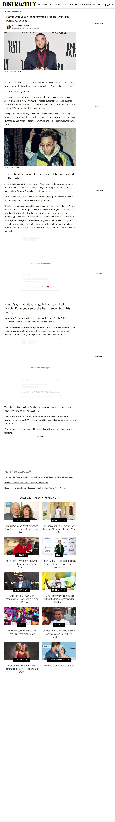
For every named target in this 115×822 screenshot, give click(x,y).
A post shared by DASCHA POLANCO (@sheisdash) (40, 392)
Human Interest (84, 5)
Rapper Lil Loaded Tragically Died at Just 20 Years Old (26, 483)
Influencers (72, 5)
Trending (63, 5)
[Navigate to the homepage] (19, 4)
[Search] (103, 4)
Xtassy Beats (25, 86)
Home (6, 12)
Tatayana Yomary (22, 26)
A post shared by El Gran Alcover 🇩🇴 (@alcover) (40, 287)
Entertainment (43, 5)
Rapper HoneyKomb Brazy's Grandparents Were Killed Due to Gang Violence (35, 488)
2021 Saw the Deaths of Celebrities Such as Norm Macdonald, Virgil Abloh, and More (38, 477)
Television (54, 5)
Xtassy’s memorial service (38, 416)
